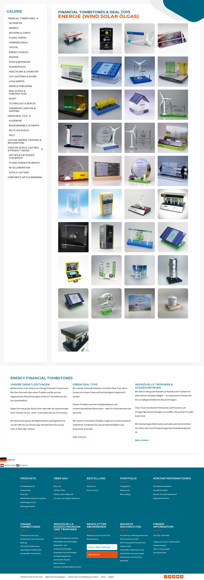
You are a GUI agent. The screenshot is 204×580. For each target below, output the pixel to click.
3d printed (15, 23)
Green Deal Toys (18, 115)
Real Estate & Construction (17, 92)
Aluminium (15, 120)
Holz (12, 135)
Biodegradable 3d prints (24, 125)
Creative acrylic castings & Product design (23, 149)
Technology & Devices (22, 103)
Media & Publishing (20, 86)
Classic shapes (18, 37)
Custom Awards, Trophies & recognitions (24, 141)
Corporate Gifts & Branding (25, 177)
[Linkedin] (169, 576)
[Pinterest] (181, 576)
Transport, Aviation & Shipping (22, 110)
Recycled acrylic (19, 130)
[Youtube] (177, 576)
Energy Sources (18, 52)
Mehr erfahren (79, 437)
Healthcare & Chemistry (24, 71)
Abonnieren (94, 554)
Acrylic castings (19, 172)
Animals (13, 28)
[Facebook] (173, 576)
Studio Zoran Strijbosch (24, 162)
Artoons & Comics (20, 32)
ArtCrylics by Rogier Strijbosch (21, 156)
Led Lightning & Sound (22, 76)
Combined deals (18, 42)
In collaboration (19, 167)
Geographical (17, 66)
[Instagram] (165, 576)
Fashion (13, 57)
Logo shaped (16, 81)
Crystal (13, 47)
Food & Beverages (19, 61)
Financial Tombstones (21, 18)
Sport (12, 98)
